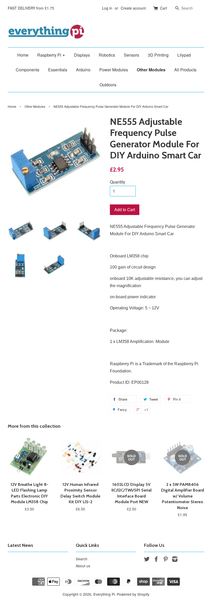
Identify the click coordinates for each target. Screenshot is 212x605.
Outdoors (108, 85)
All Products (185, 70)
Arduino (83, 70)
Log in (107, 8)
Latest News (20, 545)
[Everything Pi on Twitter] (147, 559)
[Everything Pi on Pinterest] (165, 559)
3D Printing (158, 55)
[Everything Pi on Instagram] (175, 559)
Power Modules (113, 70)
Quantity (117, 182)
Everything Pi (104, 594)
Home (22, 55)
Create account (133, 8)
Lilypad (184, 55)
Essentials (57, 70)
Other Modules (151, 70)
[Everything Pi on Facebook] (156, 559)
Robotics (107, 55)
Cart (163, 8)
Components (27, 70)
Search (81, 558)
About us (83, 565)
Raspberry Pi (49, 55)
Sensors (131, 55)
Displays (82, 55)
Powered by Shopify (133, 594)
